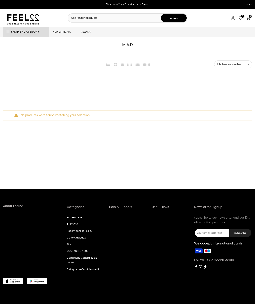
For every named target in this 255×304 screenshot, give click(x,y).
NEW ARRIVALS (62, 32)
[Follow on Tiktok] (205, 266)
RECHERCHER (74, 217)
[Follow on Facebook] (196, 266)
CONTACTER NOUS (77, 251)
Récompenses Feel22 (79, 231)
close (8, 4)
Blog (69, 244)
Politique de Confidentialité (83, 269)
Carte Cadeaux (76, 237)
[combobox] (114, 18)
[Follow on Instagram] (200, 266)
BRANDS (86, 32)
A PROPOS (72, 224)
